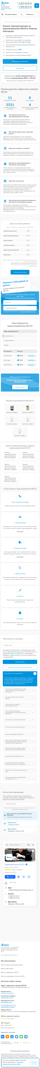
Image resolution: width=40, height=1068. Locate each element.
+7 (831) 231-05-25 (25, 3)
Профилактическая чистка (10, 231)
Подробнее (20, 531)
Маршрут (11, 876)
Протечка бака (7, 355)
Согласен (34, 1062)
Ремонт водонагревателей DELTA (12, 965)
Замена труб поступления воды (11, 250)
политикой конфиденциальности (27, 311)
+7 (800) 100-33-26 (25, 7)
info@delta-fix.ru (6, 1002)
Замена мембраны (8, 240)
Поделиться (2, 1036)
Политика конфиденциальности (19, 1051)
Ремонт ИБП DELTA (7, 969)
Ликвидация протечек (9, 245)
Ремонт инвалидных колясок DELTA (13, 976)
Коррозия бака (8, 365)
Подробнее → (32, 355)
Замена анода (7, 254)
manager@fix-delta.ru (8, 1007)
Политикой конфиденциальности (20, 809)
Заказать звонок (20, 387)
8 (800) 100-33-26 (7, 998)
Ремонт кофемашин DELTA (9, 972)
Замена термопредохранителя (11, 235)
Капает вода (7, 360)
